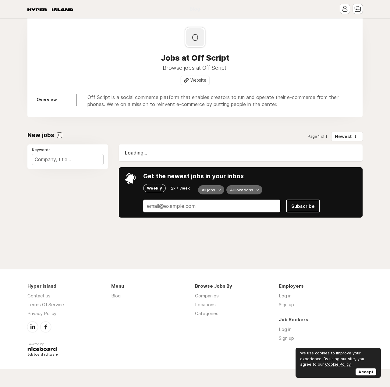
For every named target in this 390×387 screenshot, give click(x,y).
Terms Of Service (45, 304)
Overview (47, 99)
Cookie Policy (338, 364)
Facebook (46, 327)
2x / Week (180, 188)
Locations (205, 304)
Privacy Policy (41, 313)
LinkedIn (32, 327)
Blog (195, 9)
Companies (207, 296)
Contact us (39, 296)
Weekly (154, 188)
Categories (206, 313)
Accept (366, 371)
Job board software (42, 355)
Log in (285, 296)
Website (198, 80)
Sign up (286, 304)
